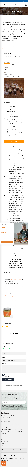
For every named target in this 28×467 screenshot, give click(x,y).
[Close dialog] (27, 223)
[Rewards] (3, 463)
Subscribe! (7, 242)
